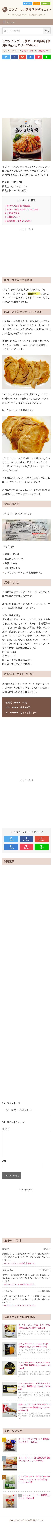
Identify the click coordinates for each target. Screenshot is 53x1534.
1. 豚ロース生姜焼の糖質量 (17, 205)
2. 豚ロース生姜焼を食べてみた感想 (22, 209)
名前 (4, 1161)
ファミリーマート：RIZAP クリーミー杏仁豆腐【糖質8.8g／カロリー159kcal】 (34, 1365)
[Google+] (22, 57)
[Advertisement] (26, 88)
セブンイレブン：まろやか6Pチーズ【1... (20, 1284)
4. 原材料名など (12, 217)
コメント (6, 1129)
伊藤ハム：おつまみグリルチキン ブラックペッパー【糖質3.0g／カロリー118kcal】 (34, 1407)
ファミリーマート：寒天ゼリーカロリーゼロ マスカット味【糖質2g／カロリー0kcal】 (34, 1479)
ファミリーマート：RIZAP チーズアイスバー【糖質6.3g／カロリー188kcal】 (34, 1386)
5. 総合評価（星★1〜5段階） (18, 221)
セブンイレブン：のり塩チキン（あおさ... (20, 1305)
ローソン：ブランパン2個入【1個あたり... (20, 1263)
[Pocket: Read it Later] (38, 57)
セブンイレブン (28, 51)
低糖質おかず (43, 51)
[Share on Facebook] (14, 57)
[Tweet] (6, 57)
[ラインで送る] (47, 57)
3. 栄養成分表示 (12, 213)
